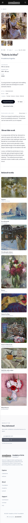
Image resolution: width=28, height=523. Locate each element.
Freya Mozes (4, 291)
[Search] (25, 2)
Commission (5, 499)
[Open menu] (2, 2)
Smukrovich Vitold (5, 201)
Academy (4, 488)
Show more (22, 113)
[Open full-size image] (14, 26)
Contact (4, 502)
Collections (5, 473)
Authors (4, 476)
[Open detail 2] (9, 43)
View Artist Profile (8, 106)
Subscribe (6, 440)
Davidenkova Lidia (5, 371)
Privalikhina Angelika (8, 58)
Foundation (5, 485)
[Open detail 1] (3, 43)
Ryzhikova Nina (4, 409)
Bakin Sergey (4, 223)
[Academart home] (14, 2)
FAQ (3, 505)
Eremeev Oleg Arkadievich (7, 253)
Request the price (8, 101)
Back (4, 9)
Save (21, 101)
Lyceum (4, 491)
